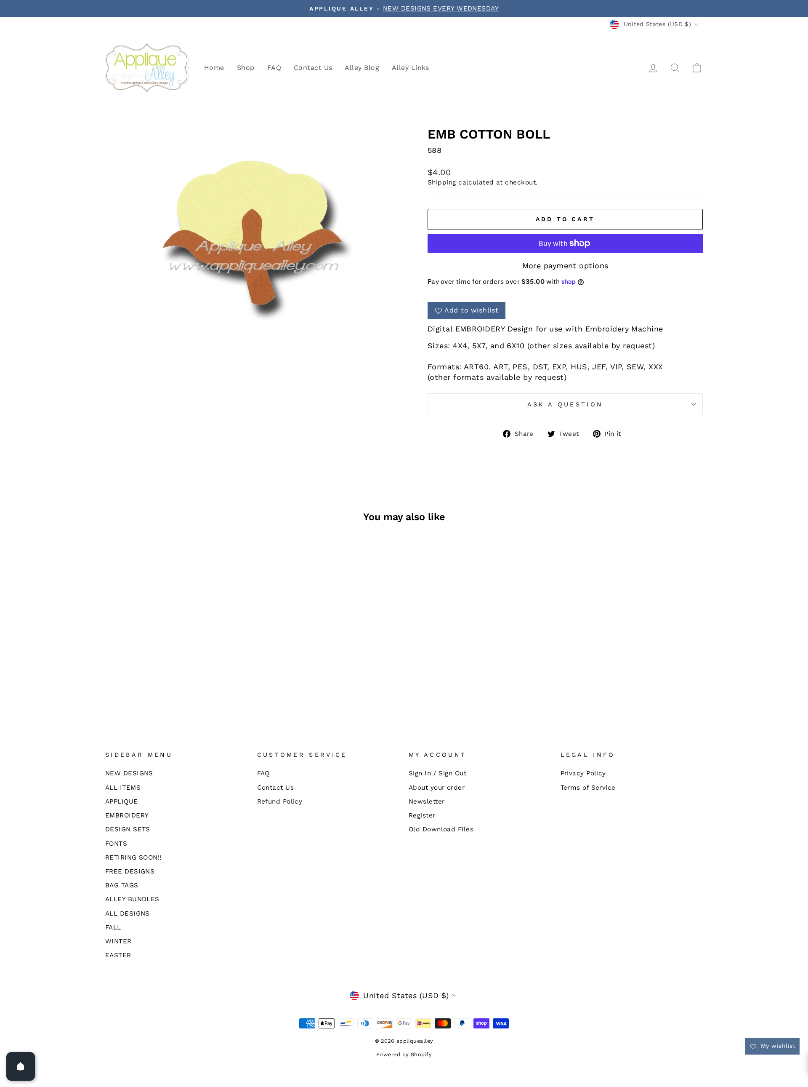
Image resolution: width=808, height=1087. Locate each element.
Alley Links (410, 68)
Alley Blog (362, 68)
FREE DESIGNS (129, 871)
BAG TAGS (121, 885)
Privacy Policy (583, 773)
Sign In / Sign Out (437, 773)
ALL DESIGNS (127, 913)
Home (214, 68)
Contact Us (313, 68)
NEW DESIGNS (129, 773)
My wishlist (777, 1045)
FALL (113, 927)
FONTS (116, 843)
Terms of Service (588, 787)
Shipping (442, 182)
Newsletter (427, 801)
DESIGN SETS (127, 829)
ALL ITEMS (123, 787)
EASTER (118, 955)
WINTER (118, 941)
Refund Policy (280, 801)
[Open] (20, 1066)
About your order (437, 787)
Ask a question (565, 404)
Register (422, 815)
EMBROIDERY (127, 815)
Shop (246, 68)
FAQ (274, 68)
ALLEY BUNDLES (132, 899)
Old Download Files (441, 829)
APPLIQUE (121, 801)
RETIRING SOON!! (133, 857)
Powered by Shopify (404, 1054)
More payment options (565, 265)
